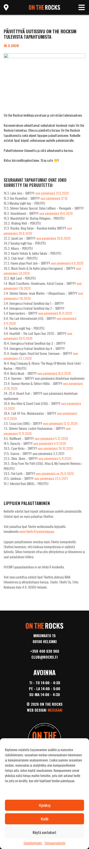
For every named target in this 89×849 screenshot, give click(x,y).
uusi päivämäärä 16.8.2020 (54, 373)
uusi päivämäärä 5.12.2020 (51, 438)
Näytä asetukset (44, 832)
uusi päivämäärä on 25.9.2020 (55, 473)
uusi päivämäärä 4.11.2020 (49, 443)
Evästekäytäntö (33, 842)
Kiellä (44, 818)
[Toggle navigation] (81, 7)
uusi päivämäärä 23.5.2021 (51, 478)
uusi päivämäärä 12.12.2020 (60, 423)
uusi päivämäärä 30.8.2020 (53, 238)
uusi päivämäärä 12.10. (54, 198)
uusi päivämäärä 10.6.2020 (56, 213)
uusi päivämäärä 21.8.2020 (52, 193)
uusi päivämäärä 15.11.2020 (55, 313)
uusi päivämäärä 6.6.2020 (67, 263)
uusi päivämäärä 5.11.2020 (55, 458)
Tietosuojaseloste (55, 842)
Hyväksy (44, 805)
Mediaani (55, 710)
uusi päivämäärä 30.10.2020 (55, 448)
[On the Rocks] (44, 6)
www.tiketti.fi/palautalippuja (36, 531)
